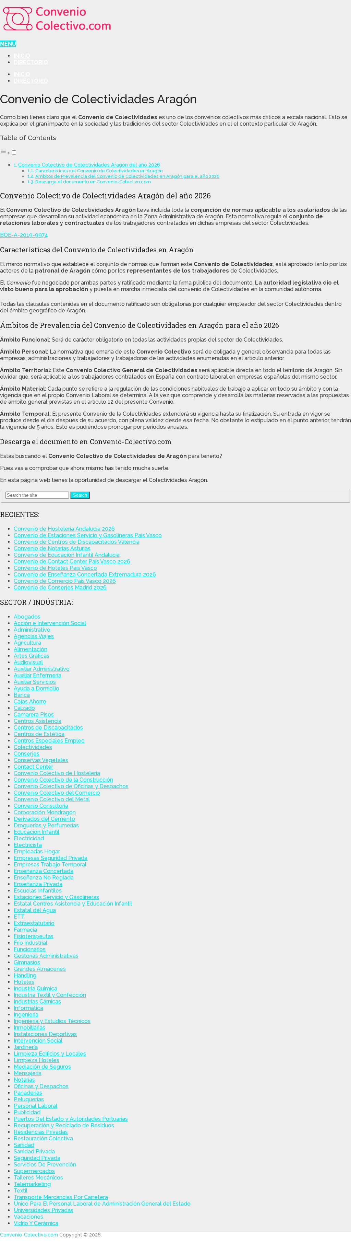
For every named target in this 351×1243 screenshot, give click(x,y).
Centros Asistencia (37, 721)
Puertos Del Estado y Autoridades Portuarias (71, 1119)
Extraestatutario (34, 923)
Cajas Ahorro (30, 701)
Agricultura (27, 643)
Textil (20, 1190)
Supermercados (34, 1171)
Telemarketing (32, 1184)
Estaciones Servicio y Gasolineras (56, 897)
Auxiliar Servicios (35, 682)
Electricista (28, 845)
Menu (8, 44)
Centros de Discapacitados (48, 727)
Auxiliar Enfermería (37, 675)
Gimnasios (27, 962)
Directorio (31, 62)
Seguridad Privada (37, 1158)
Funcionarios (30, 949)
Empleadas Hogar (37, 851)
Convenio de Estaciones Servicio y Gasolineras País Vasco (88, 535)
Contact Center (33, 766)
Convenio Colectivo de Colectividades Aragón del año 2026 (89, 165)
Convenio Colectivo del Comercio (57, 793)
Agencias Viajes (34, 636)
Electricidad (29, 838)
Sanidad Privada (34, 1151)
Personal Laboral (35, 1106)
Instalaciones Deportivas (45, 1034)
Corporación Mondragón (45, 812)
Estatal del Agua (35, 910)
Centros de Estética (39, 734)
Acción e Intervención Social (50, 623)
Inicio (22, 56)
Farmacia (25, 930)
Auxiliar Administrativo (42, 669)
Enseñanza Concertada (43, 871)
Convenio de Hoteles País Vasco (55, 568)
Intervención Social (38, 1040)
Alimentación (30, 649)
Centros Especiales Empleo (49, 740)
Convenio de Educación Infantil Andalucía (67, 555)
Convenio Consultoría (41, 806)
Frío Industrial (30, 943)
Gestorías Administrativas (46, 956)
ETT (19, 916)
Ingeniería (26, 1014)
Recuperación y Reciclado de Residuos (64, 1125)
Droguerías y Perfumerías (46, 825)
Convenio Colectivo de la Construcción (63, 779)
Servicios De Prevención (45, 1164)
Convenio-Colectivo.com (29, 1235)
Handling (25, 975)
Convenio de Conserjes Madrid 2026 (60, 587)
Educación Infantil (36, 832)
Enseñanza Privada (38, 884)
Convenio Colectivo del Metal (52, 799)
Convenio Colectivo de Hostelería (57, 773)
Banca (22, 695)
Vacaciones (28, 1216)
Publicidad (27, 1112)
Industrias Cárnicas (37, 1001)
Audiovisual (28, 662)
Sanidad (24, 1145)
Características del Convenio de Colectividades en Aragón (99, 170)
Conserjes (26, 753)
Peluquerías (29, 1099)
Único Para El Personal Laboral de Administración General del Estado (102, 1203)
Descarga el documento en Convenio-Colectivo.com (93, 181)
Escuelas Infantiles (38, 890)
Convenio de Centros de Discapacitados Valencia (77, 542)
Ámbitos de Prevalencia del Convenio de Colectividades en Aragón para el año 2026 (127, 176)
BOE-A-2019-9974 (24, 235)
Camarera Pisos (34, 714)
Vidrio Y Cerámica (36, 1223)
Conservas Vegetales (41, 760)
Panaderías (28, 1093)
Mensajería (27, 1073)
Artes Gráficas (31, 656)
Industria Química (35, 988)
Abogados (27, 616)
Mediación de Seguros (42, 1066)
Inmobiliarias (29, 1027)
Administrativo (32, 629)
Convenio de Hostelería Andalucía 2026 (64, 529)
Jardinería (26, 1047)
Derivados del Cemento (44, 819)
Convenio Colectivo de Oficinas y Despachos (71, 786)
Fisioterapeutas (33, 936)
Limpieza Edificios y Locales (50, 1053)
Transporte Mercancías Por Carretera (61, 1197)
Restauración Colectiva (43, 1138)
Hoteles (24, 982)
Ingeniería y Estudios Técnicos (52, 1021)
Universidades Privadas (43, 1210)
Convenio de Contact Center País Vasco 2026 (72, 561)
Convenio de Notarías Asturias (52, 548)
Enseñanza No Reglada (44, 877)
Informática (28, 1008)
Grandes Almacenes (40, 969)
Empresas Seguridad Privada (50, 858)
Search (80, 495)
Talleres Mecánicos (38, 1177)
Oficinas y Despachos (41, 1086)
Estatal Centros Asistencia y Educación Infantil (73, 903)
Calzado (24, 708)
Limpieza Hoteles (36, 1060)
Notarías (24, 1080)
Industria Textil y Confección (50, 995)
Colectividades (33, 747)
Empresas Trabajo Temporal (50, 864)
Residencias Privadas (41, 1132)
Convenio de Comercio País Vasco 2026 (65, 581)
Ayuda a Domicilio (36, 688)
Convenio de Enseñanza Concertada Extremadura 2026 (85, 574)
